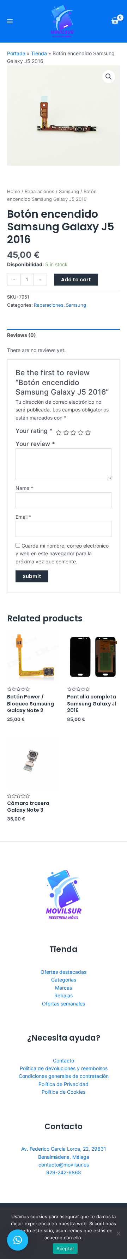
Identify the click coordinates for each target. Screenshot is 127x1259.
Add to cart (76, 279)
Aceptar (65, 1248)
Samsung (69, 191)
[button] (17, 1240)
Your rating (34, 430)
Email (23, 517)
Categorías (63, 980)
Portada (16, 53)
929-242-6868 (63, 1172)
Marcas (63, 988)
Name (24, 488)
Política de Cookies (63, 1092)
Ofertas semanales (63, 1003)
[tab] (63, 335)
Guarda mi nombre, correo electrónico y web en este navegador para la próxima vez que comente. (62, 553)
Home (13, 191)
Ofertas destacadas (63, 972)
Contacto (63, 1060)
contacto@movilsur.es (63, 1165)
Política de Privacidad (63, 1084)
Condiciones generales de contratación (64, 1076)
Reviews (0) (21, 335)
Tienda (39, 53)
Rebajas (63, 995)
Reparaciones (39, 191)
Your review (35, 443)
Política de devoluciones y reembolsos (64, 1068)
